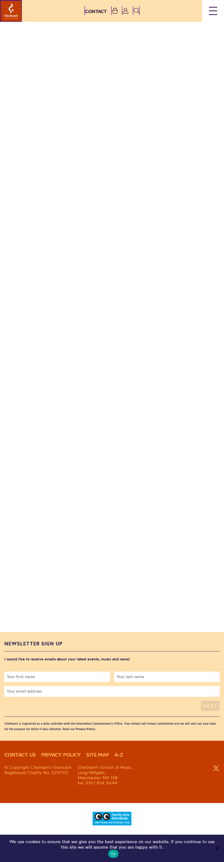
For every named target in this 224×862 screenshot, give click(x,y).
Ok (113, 854)
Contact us (20, 755)
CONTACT (96, 11)
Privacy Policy (85, 729)
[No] (217, 848)
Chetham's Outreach (11, 11)
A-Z (118, 755)
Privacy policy (61, 755)
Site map (97, 755)
